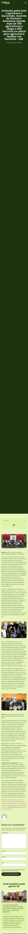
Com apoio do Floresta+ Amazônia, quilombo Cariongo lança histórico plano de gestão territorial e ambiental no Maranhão (13, 908)
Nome (3, 851)
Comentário (5, 832)
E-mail (3, 856)
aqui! (25, 665)
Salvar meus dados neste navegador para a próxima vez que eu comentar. (13, 870)
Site (2, 862)
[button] (25, 3)
